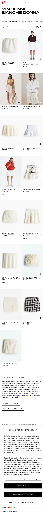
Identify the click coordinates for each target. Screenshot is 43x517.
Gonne (20, 424)
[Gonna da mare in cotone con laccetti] (11, 89)
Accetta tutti (23, 486)
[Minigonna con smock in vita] (32, 130)
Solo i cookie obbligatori (23, 494)
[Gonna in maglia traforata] (32, 89)
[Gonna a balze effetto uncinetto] (11, 130)
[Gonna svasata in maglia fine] (11, 260)
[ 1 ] (37, 27)
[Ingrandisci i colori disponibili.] (3, 194)
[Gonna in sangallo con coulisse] (11, 172)
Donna (12, 424)
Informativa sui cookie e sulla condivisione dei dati (23, 480)
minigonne (17, 396)
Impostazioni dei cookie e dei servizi (23, 502)
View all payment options (9, 511)
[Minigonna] (32, 304)
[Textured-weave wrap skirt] (11, 304)
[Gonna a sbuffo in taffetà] (32, 45)
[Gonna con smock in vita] (32, 172)
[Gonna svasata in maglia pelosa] (32, 216)
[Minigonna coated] (11, 346)
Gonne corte (30, 424)
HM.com (5, 424)
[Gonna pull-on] (11, 45)
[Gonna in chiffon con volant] (32, 260)
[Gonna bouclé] (11, 216)
